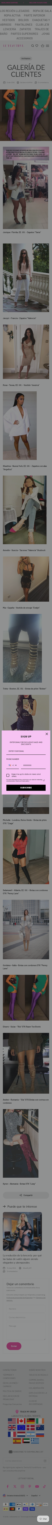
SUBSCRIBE (26, 787)
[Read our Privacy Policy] (44, 780)
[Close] (46, 733)
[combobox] (12, 765)
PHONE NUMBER (12, 759)
